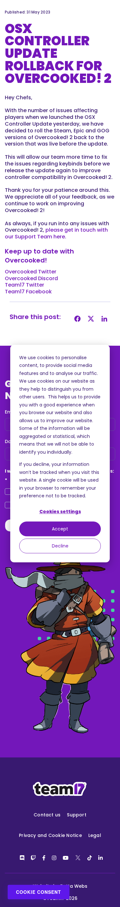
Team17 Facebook (28, 291)
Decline (60, 546)
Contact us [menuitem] (47, 815)
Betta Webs (73, 886)
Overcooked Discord (31, 278)
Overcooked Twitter (30, 271)
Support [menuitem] (76, 815)
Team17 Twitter (24, 285)
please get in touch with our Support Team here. (56, 233)
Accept (60, 529)
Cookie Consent (38, 892)
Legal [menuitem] (94, 835)
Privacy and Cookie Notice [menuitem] (50, 835)
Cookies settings (60, 512)
